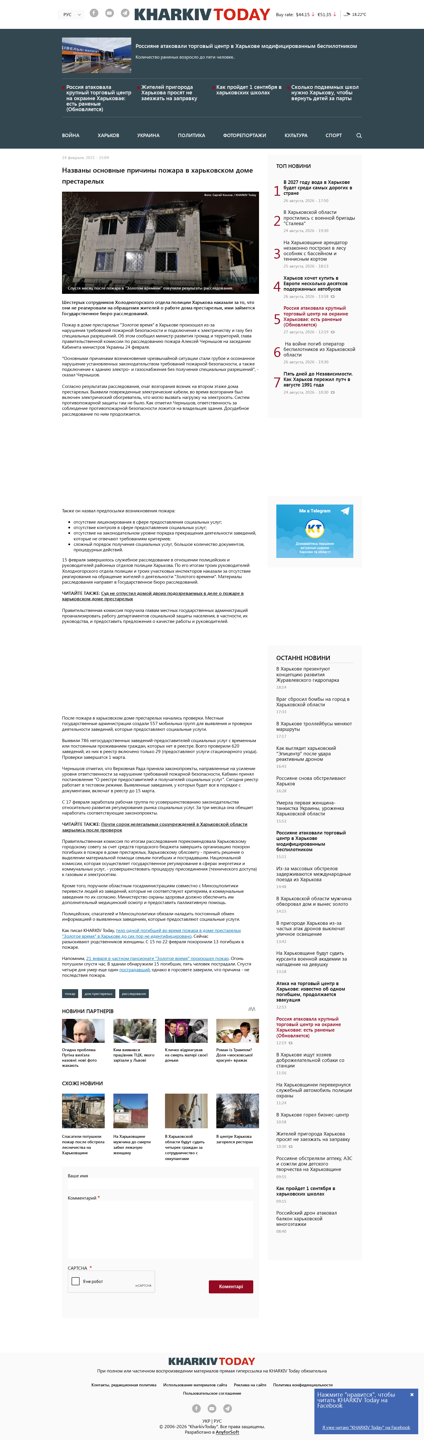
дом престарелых (98, 993)
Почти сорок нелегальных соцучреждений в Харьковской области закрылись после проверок (154, 826)
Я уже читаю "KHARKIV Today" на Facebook (366, 1427)
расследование (134, 993)
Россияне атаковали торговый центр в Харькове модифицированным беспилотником (246, 45)
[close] (412, 1394)
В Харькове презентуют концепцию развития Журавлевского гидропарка (307, 674)
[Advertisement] (160, 462)
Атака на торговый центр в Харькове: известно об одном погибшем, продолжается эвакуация (310, 991)
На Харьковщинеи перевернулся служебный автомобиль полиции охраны (314, 1090)
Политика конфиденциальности (303, 1384)
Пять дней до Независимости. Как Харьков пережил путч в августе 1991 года (318, 379)
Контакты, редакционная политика (123, 1384)
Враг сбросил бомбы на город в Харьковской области (313, 701)
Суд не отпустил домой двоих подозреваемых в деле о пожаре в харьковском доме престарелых (153, 596)
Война (70, 135)
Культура (296, 135)
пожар (70, 993)
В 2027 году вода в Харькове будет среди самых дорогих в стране (318, 187)
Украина (148, 135)
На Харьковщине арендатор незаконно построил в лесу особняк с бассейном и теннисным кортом (316, 250)
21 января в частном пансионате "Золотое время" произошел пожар (157, 958)
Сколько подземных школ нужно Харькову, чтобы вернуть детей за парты (325, 92)
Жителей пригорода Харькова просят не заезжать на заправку (169, 92)
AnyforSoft (227, 1432)
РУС (218, 1421)
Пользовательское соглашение (212, 1393)
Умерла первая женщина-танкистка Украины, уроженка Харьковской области (310, 808)
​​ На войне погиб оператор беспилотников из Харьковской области (319, 349)
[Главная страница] (212, 1361)
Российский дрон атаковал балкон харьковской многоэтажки (306, 1218)
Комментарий (82, 1198)
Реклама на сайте (250, 1384)
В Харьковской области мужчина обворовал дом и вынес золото (314, 901)
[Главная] (203, 14)
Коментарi (231, 1286)
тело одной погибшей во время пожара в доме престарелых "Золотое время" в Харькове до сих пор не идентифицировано (151, 933)
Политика (191, 135)
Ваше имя (78, 1175)
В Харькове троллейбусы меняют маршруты (314, 726)
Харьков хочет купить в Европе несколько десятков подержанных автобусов (316, 283)
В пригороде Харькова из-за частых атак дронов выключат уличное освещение (310, 928)
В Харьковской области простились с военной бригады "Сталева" (319, 217)
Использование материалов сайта (195, 1384)
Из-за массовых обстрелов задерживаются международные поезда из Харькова (313, 873)
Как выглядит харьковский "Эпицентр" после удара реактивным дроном (306, 753)
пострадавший (134, 969)
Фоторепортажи (244, 135)
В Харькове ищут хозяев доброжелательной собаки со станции (310, 1060)
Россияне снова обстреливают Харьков (311, 781)
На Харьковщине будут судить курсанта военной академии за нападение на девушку (311, 958)
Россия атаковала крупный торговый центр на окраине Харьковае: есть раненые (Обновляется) (98, 98)
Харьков (108, 135)
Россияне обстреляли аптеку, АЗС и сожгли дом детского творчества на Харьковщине (314, 1163)
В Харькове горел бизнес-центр (312, 1114)
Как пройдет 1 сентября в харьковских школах (249, 89)
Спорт (334, 135)
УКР (206, 1421)
